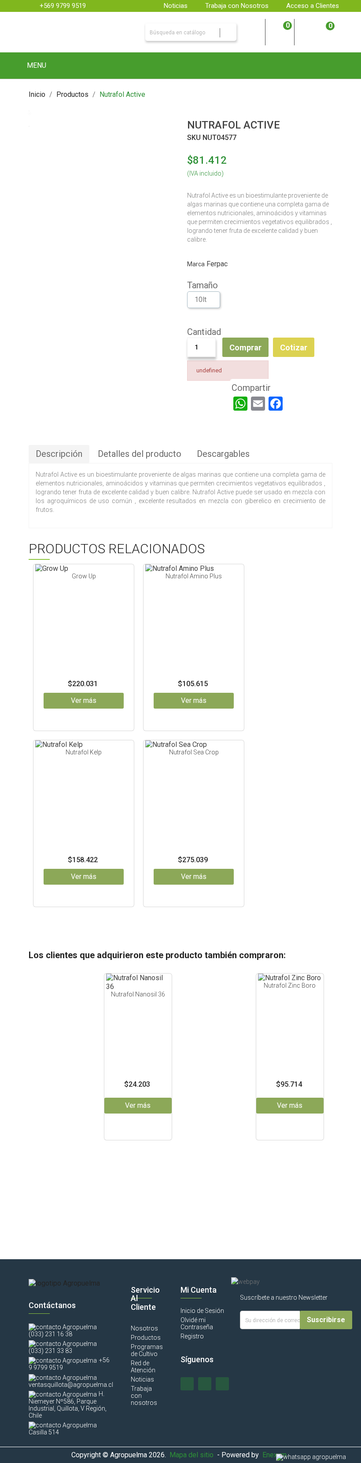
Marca (196, 264)
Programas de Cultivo (147, 1350)
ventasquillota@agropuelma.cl (71, 1384)
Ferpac (217, 264)
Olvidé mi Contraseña (196, 1323)
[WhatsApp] (240, 403)
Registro (192, 1336)
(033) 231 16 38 (50, 1334)
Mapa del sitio (191, 1455)
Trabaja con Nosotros (237, 6)
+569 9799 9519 (63, 6)
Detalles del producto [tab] (139, 453)
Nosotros (144, 1328)
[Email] (258, 403)
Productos (146, 1337)
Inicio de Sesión (202, 1310)
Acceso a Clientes (312, 6)
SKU (194, 137)
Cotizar (293, 347)
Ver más (83, 700)
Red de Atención (143, 1367)
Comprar (245, 347)
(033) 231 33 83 (50, 1350)
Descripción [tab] (59, 453)
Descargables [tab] (223, 453)
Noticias (176, 6)
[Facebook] (275, 403)
